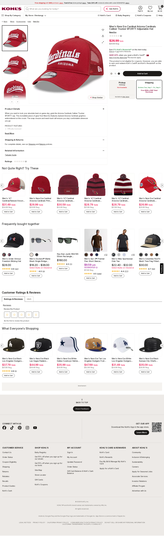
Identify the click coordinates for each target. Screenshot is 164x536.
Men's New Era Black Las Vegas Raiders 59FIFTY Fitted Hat (39, 359)
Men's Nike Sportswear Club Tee (122, 260)
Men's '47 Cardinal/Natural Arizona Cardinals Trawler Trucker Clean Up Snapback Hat (13, 199)
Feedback (162, 269)
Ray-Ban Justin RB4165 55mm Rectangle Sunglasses (68, 255)
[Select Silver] (31, 255)
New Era (36, 21)
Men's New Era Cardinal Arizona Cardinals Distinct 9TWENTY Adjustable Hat (150, 199)
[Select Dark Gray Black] (119, 255)
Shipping (149, 82)
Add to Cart (8, 212)
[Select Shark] (146, 255)
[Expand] (102, 42)
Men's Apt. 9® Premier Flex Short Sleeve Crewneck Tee (94, 260)
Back (6, 21)
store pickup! (75, 3)
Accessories (21, 21)
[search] (27, 8)
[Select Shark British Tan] (141, 255)
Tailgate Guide (10, 155)
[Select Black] (4, 255)
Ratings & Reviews (13, 299)
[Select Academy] (9, 255)
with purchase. (49, 3)
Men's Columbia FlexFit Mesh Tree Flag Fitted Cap (149, 260)
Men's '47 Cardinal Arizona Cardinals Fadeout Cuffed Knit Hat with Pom (95, 199)
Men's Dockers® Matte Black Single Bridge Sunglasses (40, 260)
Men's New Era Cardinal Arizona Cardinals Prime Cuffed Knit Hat (40, 199)
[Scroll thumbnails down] (18, 102)
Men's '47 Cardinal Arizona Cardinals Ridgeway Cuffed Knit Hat (66, 199)
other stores (125, 96)
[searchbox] (62, 9)
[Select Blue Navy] (97, 255)
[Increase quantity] (119, 74)
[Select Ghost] (124, 255)
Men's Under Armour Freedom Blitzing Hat (11, 260)
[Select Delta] (151, 255)
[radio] (122, 89)
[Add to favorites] (102, 29)
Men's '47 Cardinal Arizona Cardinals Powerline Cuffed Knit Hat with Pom (121, 199)
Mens (12, 21)
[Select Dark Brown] (86, 255)
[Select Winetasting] (91, 255)
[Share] (102, 36)
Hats (29, 21)
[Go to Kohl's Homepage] (12, 8)
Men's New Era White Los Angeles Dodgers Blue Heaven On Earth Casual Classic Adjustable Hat (123, 359)
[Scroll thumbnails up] (12, 102)
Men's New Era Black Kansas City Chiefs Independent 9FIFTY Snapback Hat (148, 359)
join (117, 51)
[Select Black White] (113, 255)
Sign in (111, 51)
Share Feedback (82, 409)
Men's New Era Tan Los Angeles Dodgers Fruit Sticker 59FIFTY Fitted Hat (95, 359)
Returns (42, 144)
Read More (9, 133)
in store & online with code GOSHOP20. (108, 3)
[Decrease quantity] (111, 74)
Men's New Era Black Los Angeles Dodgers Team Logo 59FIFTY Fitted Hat (12, 359)
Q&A (29, 299)
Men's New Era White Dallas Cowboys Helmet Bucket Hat (68, 359)
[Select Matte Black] (37, 255)
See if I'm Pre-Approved (118, 58)
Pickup (122, 82)
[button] (115, 36)
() (16, 269)
